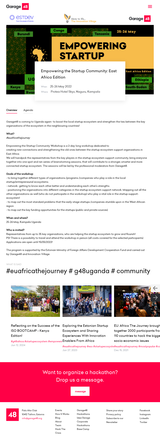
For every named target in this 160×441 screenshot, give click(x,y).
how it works (62, 414)
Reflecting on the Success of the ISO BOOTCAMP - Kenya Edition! (35, 330)
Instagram (145, 414)
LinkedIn (144, 418)
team (58, 425)
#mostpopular (146, 346)
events (58, 410)
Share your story (114, 410)
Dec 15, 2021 (121, 350)
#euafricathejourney (74, 346)
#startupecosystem (36, 341)
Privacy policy (113, 414)
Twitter (143, 422)
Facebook (145, 410)
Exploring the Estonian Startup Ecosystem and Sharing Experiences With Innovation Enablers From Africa (85, 333)
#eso (90, 346)
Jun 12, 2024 (18, 345)
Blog (57, 417)
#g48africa (17, 341)
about (58, 421)
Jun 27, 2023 (69, 350)
